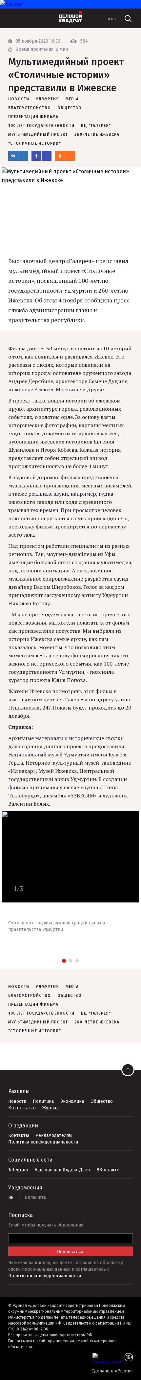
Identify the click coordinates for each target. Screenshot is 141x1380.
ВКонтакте (107, 1170)
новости (18, 99)
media (72, 99)
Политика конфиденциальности (43, 1142)
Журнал (50, 1108)
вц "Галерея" (96, 125)
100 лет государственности (41, 125)
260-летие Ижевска (96, 134)
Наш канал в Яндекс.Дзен (62, 1170)
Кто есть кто (22, 1108)
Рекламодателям (53, 1135)
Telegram (18, 1170)
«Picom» (124, 1371)
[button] (64, 961)
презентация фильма (33, 116)
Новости (17, 1101)
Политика (43, 1101)
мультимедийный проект (38, 134)
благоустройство (29, 108)
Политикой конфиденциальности (44, 1276)
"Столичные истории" (34, 143)
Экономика (72, 1101)
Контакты (18, 1135)
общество (69, 108)
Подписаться (71, 1251)
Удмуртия (47, 99)
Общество (102, 1101)
